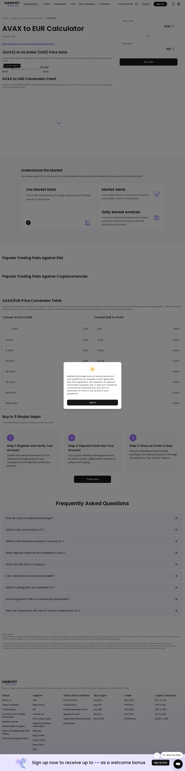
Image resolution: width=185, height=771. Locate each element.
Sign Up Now (160, 762)
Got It (92, 402)
